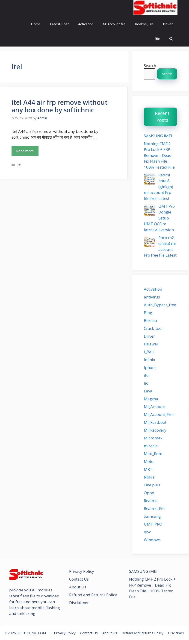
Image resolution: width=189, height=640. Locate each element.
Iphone (150, 367)
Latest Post (59, 24)
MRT (148, 469)
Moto (149, 461)
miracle (151, 445)
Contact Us (79, 579)
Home (36, 24)
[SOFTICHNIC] (155, 8)
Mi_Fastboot (155, 422)
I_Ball (149, 351)
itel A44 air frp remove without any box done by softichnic (60, 106)
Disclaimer (79, 602)
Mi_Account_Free (159, 414)
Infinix (149, 359)
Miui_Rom (153, 453)
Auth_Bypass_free (160, 304)
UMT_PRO (153, 524)
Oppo (149, 492)
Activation (86, 24)
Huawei (151, 344)
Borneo (150, 320)
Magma (151, 398)
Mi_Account (154, 406)
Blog (148, 312)
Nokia (149, 477)
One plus (152, 485)
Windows (152, 539)
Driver (168, 24)
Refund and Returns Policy (93, 594)
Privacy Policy (81, 571)
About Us (77, 587)
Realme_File (144, 24)
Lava (148, 391)
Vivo (147, 532)
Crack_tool (153, 328)
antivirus (152, 297)
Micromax (153, 438)
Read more (25, 151)
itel (19, 165)
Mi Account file (114, 24)
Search (150, 65)
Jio (146, 383)
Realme (150, 500)
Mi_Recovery (155, 430)
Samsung (152, 516)
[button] (171, 39)
